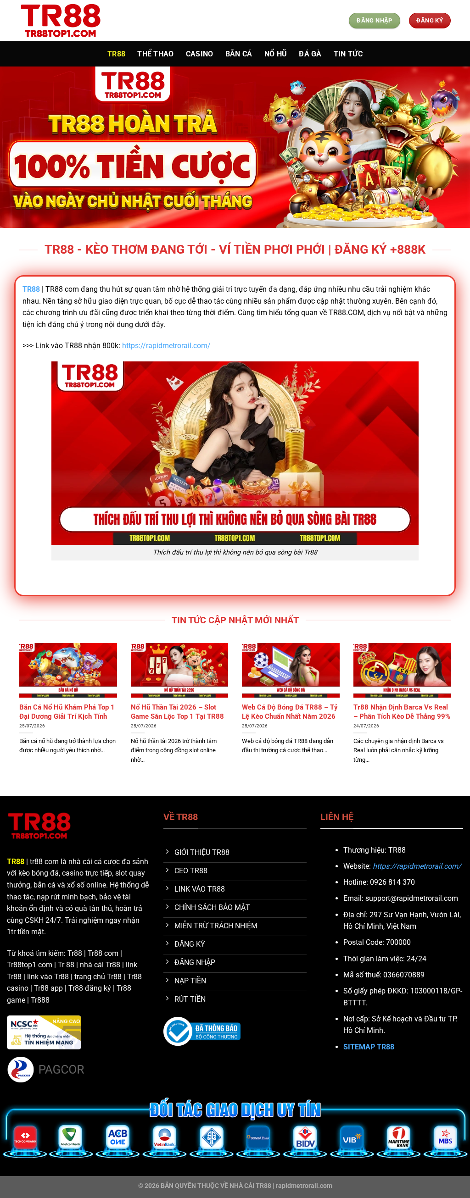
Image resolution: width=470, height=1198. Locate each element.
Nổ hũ (275, 54)
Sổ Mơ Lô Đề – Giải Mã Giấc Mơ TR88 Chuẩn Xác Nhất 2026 (285, 716)
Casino (199, 54)
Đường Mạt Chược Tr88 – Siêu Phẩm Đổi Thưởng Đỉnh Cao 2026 (67, 716)
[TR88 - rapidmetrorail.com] (65, 20)
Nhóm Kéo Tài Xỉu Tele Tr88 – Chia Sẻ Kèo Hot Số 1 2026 (177, 711)
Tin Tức (348, 54)
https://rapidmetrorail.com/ (166, 345)
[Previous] (17, 718)
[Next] (452, 718)
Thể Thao (155, 54)
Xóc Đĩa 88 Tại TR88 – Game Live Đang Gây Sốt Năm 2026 (399, 711)
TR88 (116, 54)
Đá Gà (310, 54)
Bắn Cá (238, 54)
